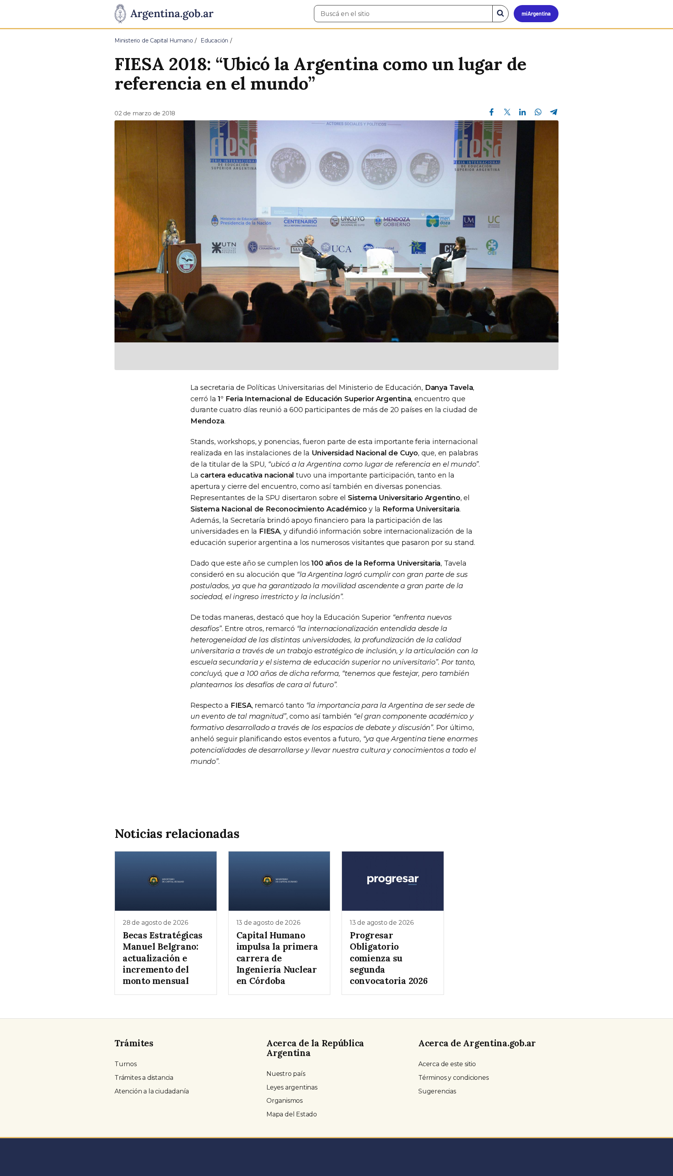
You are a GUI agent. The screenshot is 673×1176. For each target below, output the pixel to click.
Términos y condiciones (453, 1077)
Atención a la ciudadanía (152, 1091)
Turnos (126, 1064)
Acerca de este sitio (447, 1064)
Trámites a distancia (144, 1077)
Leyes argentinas (291, 1087)
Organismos (284, 1100)
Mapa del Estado (291, 1114)
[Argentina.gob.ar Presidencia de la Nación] (164, 14)
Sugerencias (437, 1091)
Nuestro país (285, 1073)
